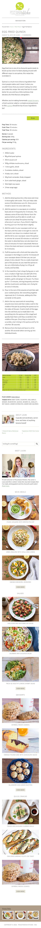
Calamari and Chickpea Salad (20, 653)
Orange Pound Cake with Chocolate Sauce (20, 755)
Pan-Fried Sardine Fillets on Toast (20, 856)
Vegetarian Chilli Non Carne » (30, 432)
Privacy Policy (6, 908)
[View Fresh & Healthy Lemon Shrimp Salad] (20, 669)
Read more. (6, 486)
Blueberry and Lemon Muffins (20, 785)
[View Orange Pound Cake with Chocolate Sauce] (20, 740)
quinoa (9, 106)
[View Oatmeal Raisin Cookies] (20, 710)
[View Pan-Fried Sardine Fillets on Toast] (20, 842)
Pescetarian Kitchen (25, 925)
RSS (35, 925)
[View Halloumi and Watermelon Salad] (20, 609)
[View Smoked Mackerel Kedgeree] (20, 568)
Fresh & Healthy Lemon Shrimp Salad (20, 683)
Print (33, 118)
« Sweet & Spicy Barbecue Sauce (10, 432)
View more (20, 587)
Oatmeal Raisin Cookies (20, 725)
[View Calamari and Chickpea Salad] (20, 639)
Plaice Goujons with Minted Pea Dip (20, 522)
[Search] (37, 444)
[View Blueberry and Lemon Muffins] (20, 770)
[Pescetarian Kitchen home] (20, 9)
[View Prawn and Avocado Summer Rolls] (20, 812)
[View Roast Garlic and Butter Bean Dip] (33, 915)
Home (11, 26)
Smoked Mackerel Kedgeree (20, 582)
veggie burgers (33, 100)
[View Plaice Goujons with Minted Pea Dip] (20, 507)
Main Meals (18, 26)
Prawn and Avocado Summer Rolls (20, 826)
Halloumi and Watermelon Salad (20, 623)
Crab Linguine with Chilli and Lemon (20, 552)
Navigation (21, 21)
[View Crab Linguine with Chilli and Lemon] (20, 537)
